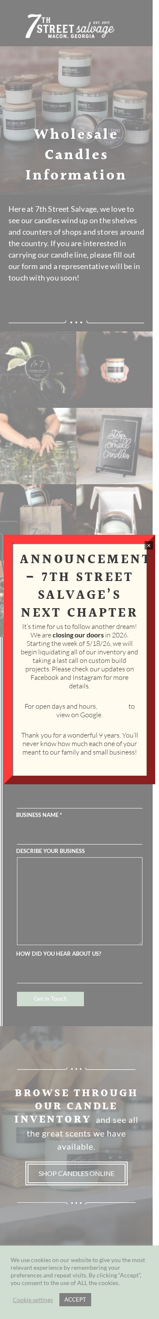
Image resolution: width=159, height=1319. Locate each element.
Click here (112, 706)
